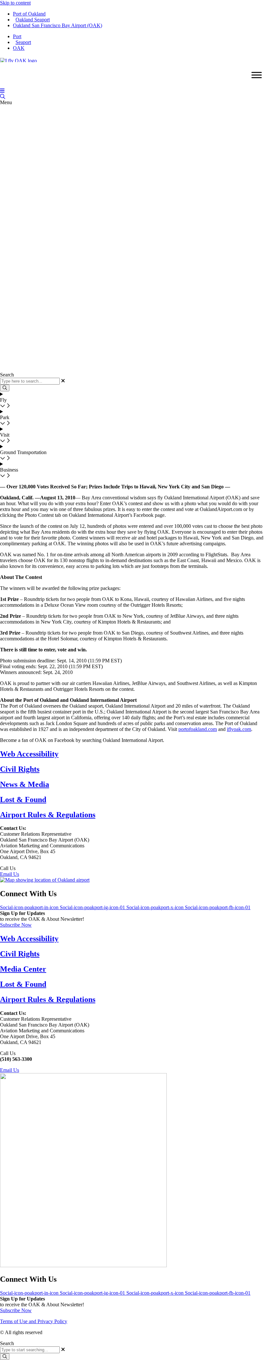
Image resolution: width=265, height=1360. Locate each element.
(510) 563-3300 (33, 868)
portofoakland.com (197, 729)
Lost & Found (23, 799)
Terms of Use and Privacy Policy (33, 1321)
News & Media (24, 784)
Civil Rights (19, 769)
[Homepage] (18, 59)
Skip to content (15, 2)
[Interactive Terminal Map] (2, 96)
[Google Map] (45, 880)
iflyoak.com (239, 729)
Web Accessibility (29, 754)
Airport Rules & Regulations (47, 815)
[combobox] (30, 1349)
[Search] (4, 1356)
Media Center (23, 969)
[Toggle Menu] (256, 75)
